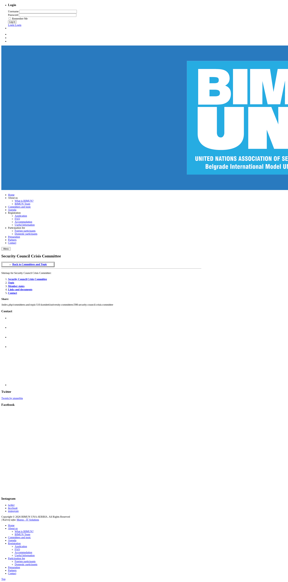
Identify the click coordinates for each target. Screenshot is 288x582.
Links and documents (20, 289)
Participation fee (16, 558)
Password (13, 15)
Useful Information (25, 555)
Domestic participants (26, 564)
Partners (12, 570)
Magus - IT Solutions (28, 519)
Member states (16, 286)
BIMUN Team (22, 534)
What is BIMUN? (24, 531)
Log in (12, 22)
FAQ (17, 549)
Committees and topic (19, 537)
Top (3, 579)
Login (11, 25)
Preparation (14, 567)
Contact (12, 293)
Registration (14, 543)
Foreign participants (25, 561)
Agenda (12, 540)
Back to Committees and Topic (29, 264)
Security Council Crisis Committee (27, 279)
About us (13, 528)
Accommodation (23, 552)
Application (21, 546)
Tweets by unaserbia (12, 398)
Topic (11, 282)
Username (13, 11)
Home (11, 525)
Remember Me (20, 18)
